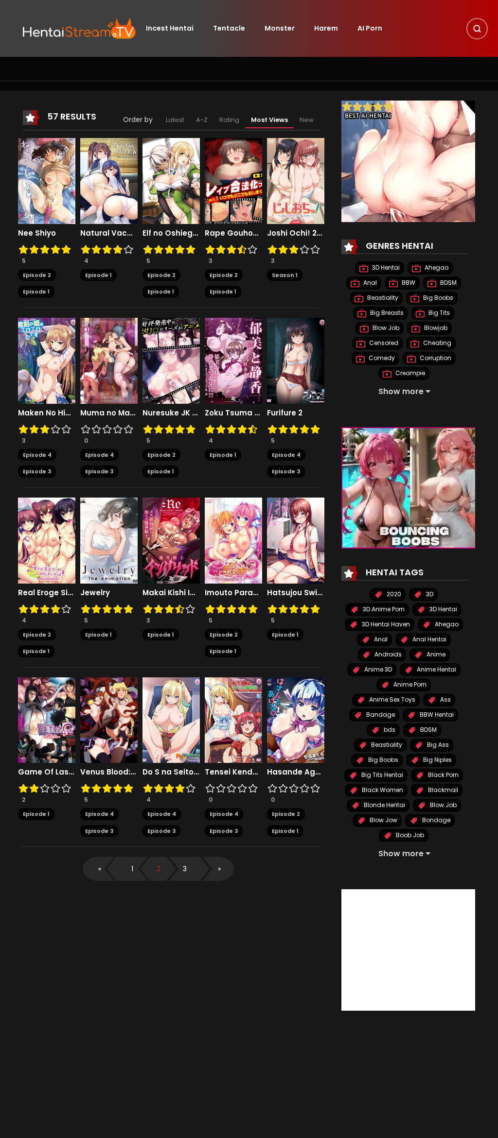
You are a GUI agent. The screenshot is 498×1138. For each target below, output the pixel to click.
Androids (387, 654)
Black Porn (443, 775)
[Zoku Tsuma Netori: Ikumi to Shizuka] (233, 360)
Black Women (381, 790)
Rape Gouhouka (233, 233)
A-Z (202, 119)
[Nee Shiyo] (46, 180)
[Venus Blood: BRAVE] (109, 719)
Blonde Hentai (383, 805)
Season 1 (285, 275)
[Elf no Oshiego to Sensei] (171, 180)
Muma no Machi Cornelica (109, 413)
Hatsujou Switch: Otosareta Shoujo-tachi (295, 592)
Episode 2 (37, 275)
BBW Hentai (436, 714)
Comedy (381, 358)
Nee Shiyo (37, 233)
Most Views (269, 119)
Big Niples (437, 760)
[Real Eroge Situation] (46, 540)
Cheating (436, 343)
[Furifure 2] (295, 360)
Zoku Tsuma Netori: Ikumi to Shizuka (233, 413)
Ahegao (435, 267)
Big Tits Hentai (381, 775)
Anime (435, 654)
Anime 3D (377, 669)
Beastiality (382, 297)
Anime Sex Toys (391, 699)
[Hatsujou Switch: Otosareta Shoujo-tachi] (295, 540)
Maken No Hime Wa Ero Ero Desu (46, 413)
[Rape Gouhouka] (233, 180)
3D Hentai (385, 267)
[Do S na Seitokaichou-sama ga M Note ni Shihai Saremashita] (171, 719)
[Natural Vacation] (109, 180)
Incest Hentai (170, 28)
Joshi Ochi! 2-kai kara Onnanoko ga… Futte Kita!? (295, 233)
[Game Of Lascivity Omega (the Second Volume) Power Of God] (46, 719)
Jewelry (95, 592)
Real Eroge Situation (46, 592)
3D (429, 594)
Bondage (435, 820)
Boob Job (409, 835)
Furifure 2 (284, 413)
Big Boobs (437, 297)
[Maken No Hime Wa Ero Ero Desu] (46, 360)
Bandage (380, 714)
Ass (445, 699)
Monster (280, 28)
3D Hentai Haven (385, 624)
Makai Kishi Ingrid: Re (171, 592)
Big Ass (437, 745)
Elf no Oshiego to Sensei (171, 233)
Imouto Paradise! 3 (233, 592)
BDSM (448, 282)
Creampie (409, 373)
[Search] (477, 28)
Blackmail (442, 790)
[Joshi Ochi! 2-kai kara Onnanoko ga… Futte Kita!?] (295, 180)
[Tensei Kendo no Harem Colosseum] (233, 719)
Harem (326, 28)
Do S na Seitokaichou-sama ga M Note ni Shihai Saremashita (171, 772)
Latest (175, 119)
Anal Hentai (428, 639)
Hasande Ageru (295, 772)
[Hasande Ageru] (295, 719)
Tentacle (229, 28)
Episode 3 (37, 471)
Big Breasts (386, 313)
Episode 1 (36, 291)
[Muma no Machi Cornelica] (109, 360)
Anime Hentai (435, 669)
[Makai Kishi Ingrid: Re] (171, 540)
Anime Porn (409, 684)
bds (388, 729)
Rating (229, 119)
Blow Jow (382, 820)
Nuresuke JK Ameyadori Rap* (171, 413)
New (307, 119)
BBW (407, 282)
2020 (393, 594)
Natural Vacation (109, 233)
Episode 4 (37, 455)
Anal (369, 282)
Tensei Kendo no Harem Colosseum (233, 772)
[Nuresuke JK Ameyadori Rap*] (171, 360)
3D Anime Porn (383, 609)
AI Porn (369, 28)
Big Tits (438, 313)
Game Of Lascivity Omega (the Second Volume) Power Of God (46, 772)
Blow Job (385, 328)
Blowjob (435, 328)
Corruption (434, 358)
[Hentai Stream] (79, 28)
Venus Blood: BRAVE (109, 772)
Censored (383, 343)
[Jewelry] (109, 540)
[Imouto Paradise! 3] (233, 540)
